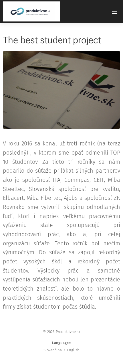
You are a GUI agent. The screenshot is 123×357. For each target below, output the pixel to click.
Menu (114, 11)
